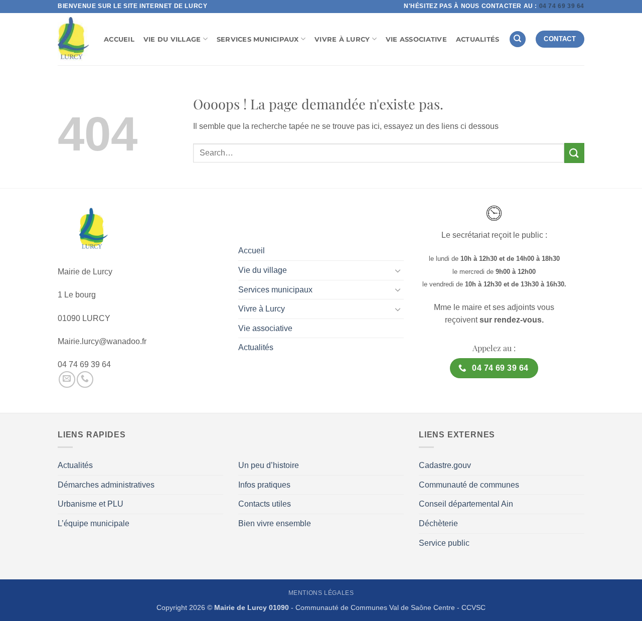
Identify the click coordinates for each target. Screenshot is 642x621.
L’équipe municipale (93, 523)
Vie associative (416, 39)
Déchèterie (438, 523)
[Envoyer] (574, 153)
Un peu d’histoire (268, 465)
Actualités (478, 39)
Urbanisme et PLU (90, 504)
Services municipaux (258, 39)
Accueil (119, 39)
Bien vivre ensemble (274, 523)
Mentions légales (321, 592)
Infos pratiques (264, 485)
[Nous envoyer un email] (67, 379)
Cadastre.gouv (445, 465)
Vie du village (172, 39)
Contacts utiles (264, 504)
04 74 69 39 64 (561, 6)
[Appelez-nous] (85, 379)
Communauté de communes (469, 485)
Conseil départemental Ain (466, 504)
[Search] (518, 39)
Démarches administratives (106, 485)
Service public (444, 543)
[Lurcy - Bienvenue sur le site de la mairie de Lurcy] (73, 39)
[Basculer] (398, 270)
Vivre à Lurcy (342, 39)
